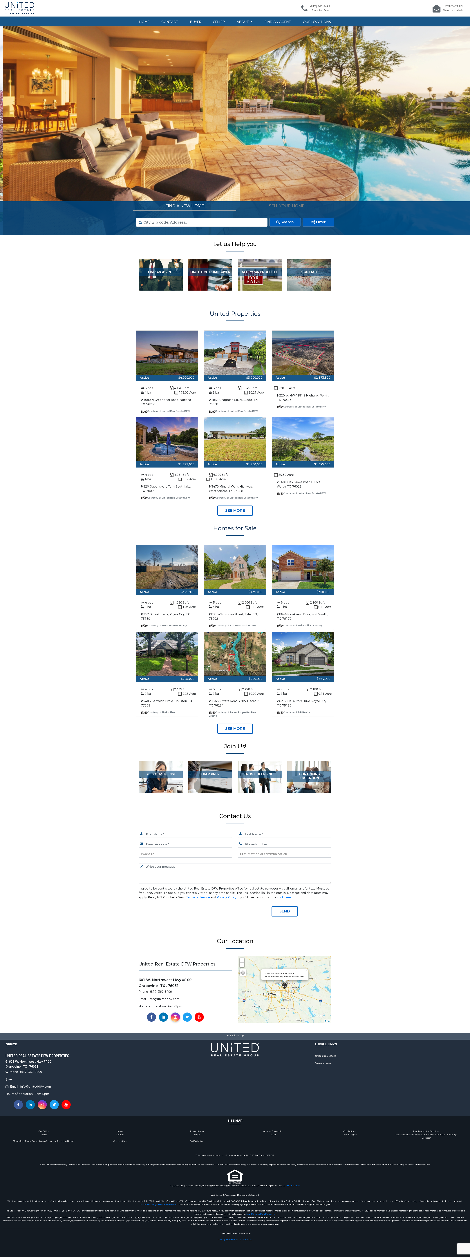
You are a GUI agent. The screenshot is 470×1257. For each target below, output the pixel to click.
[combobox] (185, 854)
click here (284, 897)
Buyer (195, 22)
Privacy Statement (227, 1239)
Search (287, 222)
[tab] (184, 206)
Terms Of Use (245, 1239)
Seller (219, 22)
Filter (320, 222)
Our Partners (349, 1131)
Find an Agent (278, 22)
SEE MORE (235, 510)
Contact (169, 22)
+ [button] (242, 960)
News (120, 1131)
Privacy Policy (226, 897)
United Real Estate (325, 1055)
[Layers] (243, 972)
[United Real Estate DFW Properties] (284, 986)
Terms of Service (198, 897)
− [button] (242, 965)
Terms (327, 1020)
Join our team (323, 1063)
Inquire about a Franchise (426, 1131)
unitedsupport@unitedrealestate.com (159, 1204)
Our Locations (317, 22)
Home (144, 22)
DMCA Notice (197, 1141)
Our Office (44, 1131)
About (243, 22)
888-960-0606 (292, 1185)
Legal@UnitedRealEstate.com (261, 1213)
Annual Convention (273, 1131)
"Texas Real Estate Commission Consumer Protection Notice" (43, 1141)
